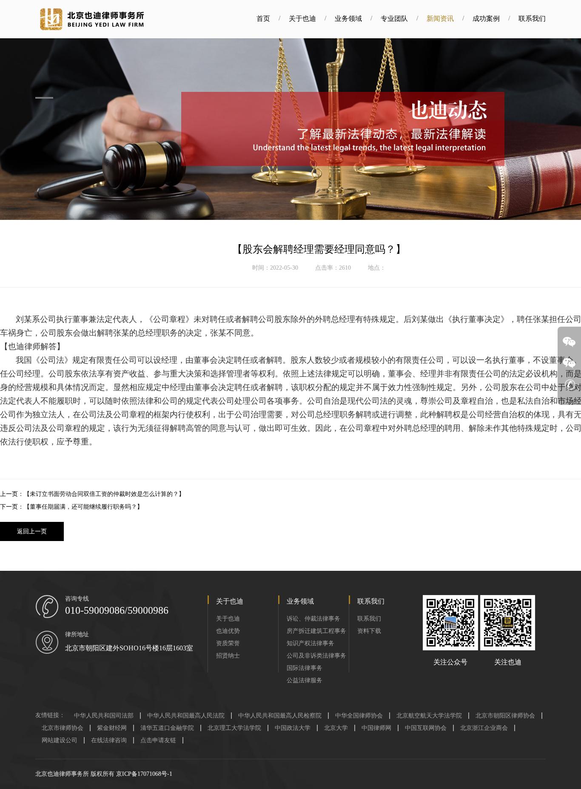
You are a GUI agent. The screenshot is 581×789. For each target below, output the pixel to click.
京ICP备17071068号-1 (144, 774)
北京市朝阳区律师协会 (505, 715)
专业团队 (394, 18)
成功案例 (486, 18)
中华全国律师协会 (359, 715)
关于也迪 (302, 18)
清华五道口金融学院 (167, 728)
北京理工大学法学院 (234, 728)
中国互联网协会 (426, 728)
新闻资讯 (440, 18)
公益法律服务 (304, 680)
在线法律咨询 (109, 740)
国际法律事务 (304, 668)
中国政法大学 (292, 728)
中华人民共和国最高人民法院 (186, 715)
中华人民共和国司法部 (104, 715)
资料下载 (369, 631)
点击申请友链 (158, 740)
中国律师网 (376, 728)
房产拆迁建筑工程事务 (316, 631)
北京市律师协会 (62, 728)
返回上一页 (32, 531)
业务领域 (348, 18)
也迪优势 (228, 631)
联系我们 (532, 18)
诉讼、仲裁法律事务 (313, 618)
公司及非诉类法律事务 (316, 655)
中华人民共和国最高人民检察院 (280, 715)
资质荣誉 (228, 643)
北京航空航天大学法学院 (429, 715)
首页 (263, 18)
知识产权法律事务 (310, 643)
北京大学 (336, 728)
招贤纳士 (228, 655)
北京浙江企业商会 (484, 728)
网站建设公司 (59, 740)
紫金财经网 (112, 728)
